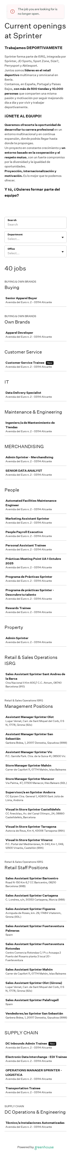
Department (15, 234)
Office (11, 248)
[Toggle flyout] (62, 237)
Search (12, 220)
